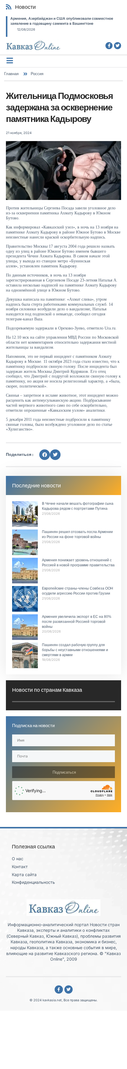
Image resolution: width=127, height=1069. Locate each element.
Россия (37, 73)
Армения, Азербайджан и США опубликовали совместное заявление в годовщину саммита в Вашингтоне (61, 21)
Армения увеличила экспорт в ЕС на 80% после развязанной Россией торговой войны (76, 622)
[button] (44, 454)
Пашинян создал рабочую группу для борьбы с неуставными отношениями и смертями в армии (75, 650)
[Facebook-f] (109, 45)
